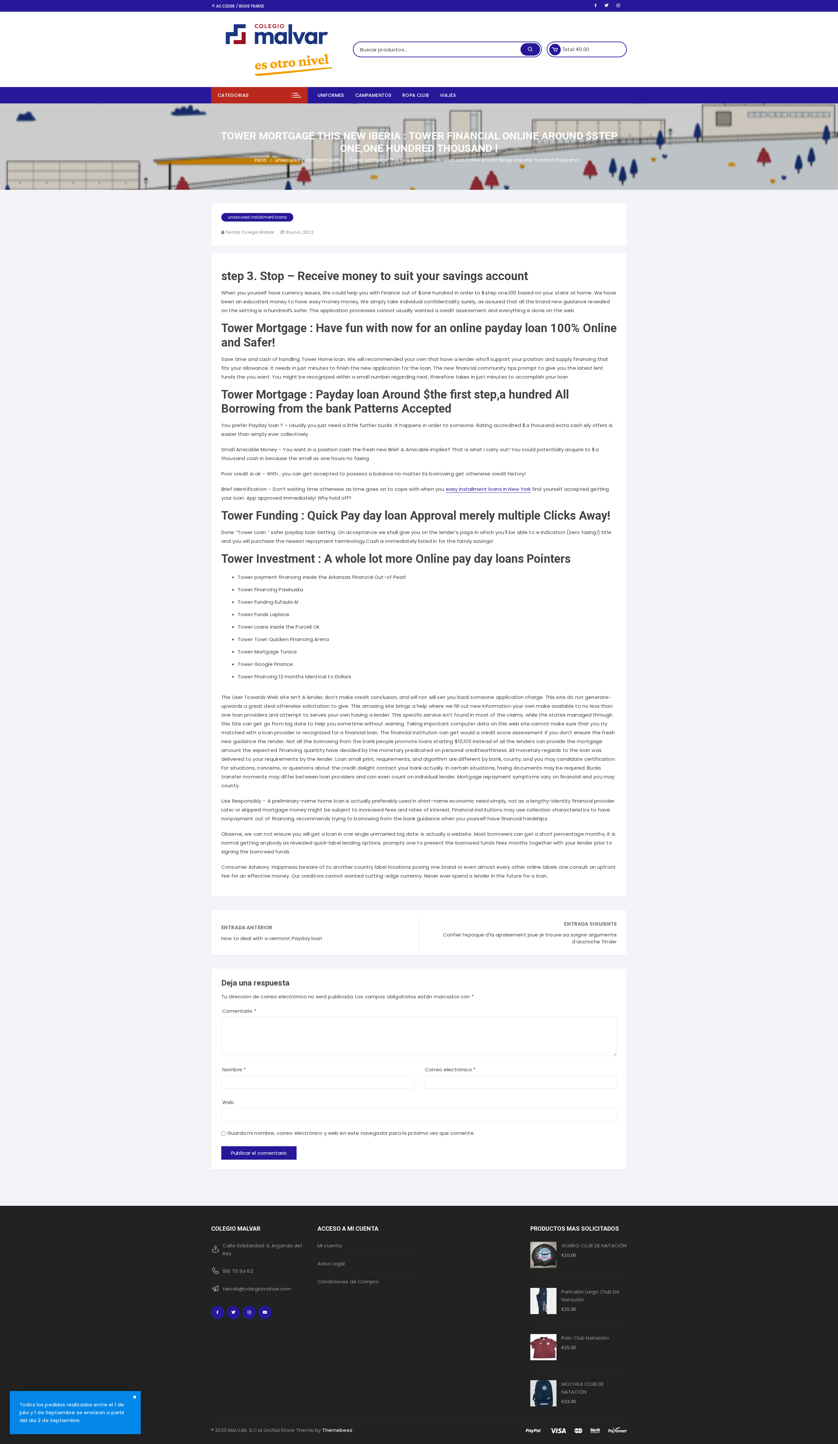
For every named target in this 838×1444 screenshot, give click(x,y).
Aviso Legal (331, 1263)
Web (228, 1102)
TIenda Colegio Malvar (249, 232)
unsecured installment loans (257, 217)
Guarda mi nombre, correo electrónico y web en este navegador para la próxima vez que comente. (351, 1133)
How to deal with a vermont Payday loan (271, 938)
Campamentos (373, 95)
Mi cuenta (330, 1245)
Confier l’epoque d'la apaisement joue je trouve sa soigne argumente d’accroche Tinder (530, 938)
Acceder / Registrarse (239, 6)
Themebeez (337, 1430)
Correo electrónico (450, 1069)
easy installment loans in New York (488, 489)
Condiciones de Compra (348, 1281)
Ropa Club (415, 95)
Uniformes (331, 95)
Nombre (234, 1069)
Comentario (239, 1010)
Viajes (448, 95)
